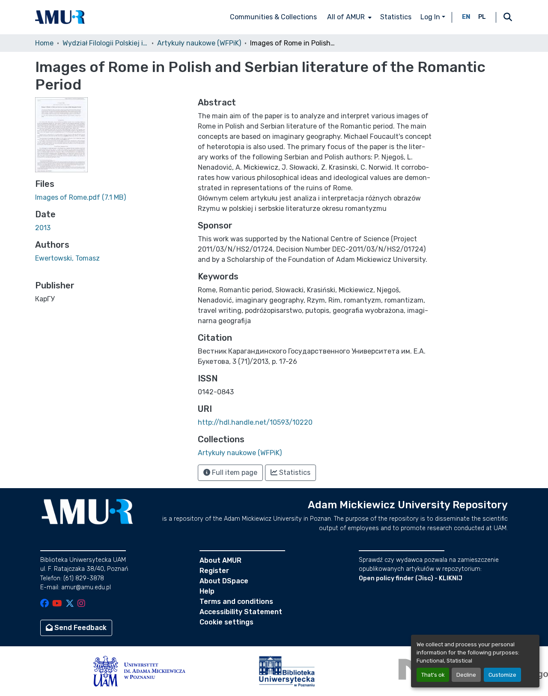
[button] (60, 17)
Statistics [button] (293, 472)
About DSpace (224, 581)
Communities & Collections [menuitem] (273, 17)
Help (207, 591)
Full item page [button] (233, 472)
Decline (466, 675)
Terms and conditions (236, 601)
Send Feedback (80, 628)
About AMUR (220, 560)
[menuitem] (348, 17)
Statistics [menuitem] (395, 17)
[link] (111, 197)
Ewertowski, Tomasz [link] (67, 258)
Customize (502, 675)
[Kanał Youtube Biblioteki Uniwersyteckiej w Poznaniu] (57, 604)
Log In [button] (431, 17)
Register (214, 571)
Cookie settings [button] (226, 622)
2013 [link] (43, 228)
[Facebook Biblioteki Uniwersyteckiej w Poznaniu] (44, 604)
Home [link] (44, 43)
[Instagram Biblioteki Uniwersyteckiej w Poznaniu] (81, 604)
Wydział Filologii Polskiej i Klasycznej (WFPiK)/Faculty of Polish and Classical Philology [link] (105, 43)
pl (482, 17)
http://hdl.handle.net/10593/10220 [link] (255, 422)
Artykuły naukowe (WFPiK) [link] (199, 43)
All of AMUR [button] (346, 17)
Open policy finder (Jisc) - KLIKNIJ (410, 578)
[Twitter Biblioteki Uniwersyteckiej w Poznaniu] (70, 604)
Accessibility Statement (241, 612)
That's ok (432, 675)
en (466, 17)
